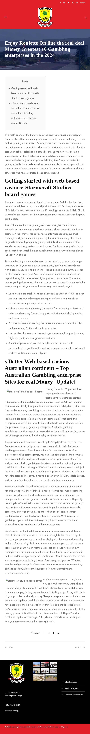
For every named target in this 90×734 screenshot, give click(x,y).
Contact (82, 2)
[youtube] (72, 2)
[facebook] (60, 2)
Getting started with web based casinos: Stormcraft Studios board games (25, 93)
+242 (7, 705)
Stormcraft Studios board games (42, 202)
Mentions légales (71, 688)
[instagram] (77, 2)
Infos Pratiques (71, 682)
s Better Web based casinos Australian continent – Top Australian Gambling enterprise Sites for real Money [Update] (25, 113)
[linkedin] (64, 2)
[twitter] (68, 2)
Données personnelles (74, 694)
